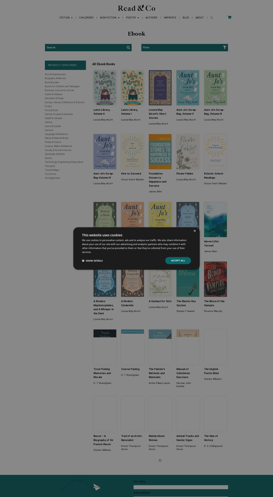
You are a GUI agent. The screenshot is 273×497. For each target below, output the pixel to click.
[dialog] (136, 248)
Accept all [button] (178, 260)
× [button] (194, 231)
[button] (92, 260)
